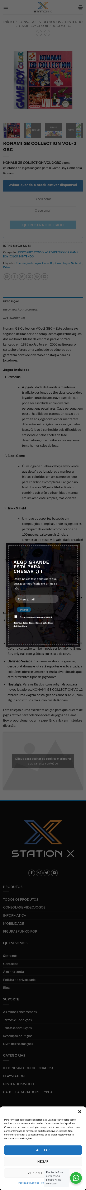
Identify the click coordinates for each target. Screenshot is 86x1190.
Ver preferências (43, 1173)
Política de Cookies (28, 1182)
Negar (42, 1161)
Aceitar (43, 1150)
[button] (80, 1112)
